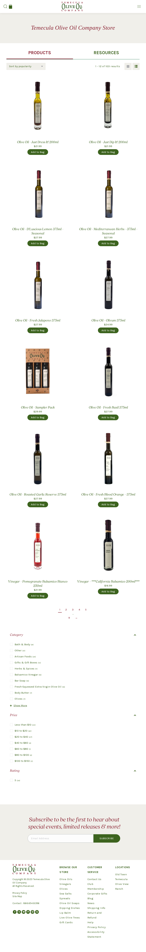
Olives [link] (20, 698)
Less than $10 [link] (25, 724)
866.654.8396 (31, 903)
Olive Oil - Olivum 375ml (108, 320)
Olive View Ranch (122, 886)
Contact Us (94, 879)
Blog (90, 898)
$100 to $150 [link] (24, 760)
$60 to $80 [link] (23, 748)
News (91, 903)
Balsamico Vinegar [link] (28, 674)
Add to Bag (38, 152)
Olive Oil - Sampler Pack (38, 407)
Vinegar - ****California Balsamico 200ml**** (108, 581)
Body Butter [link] (23, 692)
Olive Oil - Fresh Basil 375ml (108, 407)
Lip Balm (65, 912)
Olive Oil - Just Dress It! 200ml (37, 142)
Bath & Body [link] (24, 644)
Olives (63, 888)
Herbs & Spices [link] (26, 668)
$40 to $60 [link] (23, 742)
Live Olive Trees (69, 917)
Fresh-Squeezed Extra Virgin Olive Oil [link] (40, 686)
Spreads (64, 898)
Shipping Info (96, 908)
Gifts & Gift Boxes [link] (28, 662)
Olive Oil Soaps (69, 903)
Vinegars (65, 884)
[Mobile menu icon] (139, 6)
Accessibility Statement (96, 934)
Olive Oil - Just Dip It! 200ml (108, 142)
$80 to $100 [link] (23, 754)
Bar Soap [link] (22, 680)
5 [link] (17, 780)
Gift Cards (66, 922)
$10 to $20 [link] (23, 730)
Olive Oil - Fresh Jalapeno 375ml (37, 320)
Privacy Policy (19, 893)
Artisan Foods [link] (25, 656)
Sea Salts (65, 893)
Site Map (17, 896)
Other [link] (20, 650)
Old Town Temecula (121, 877)
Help (90, 922)
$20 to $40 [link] (23, 736)
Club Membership (95, 886)
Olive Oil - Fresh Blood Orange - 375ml (108, 494)
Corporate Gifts (97, 893)
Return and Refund (94, 915)
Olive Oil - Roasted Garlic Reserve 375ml (38, 494)
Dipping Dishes (69, 908)
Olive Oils (65, 879)
